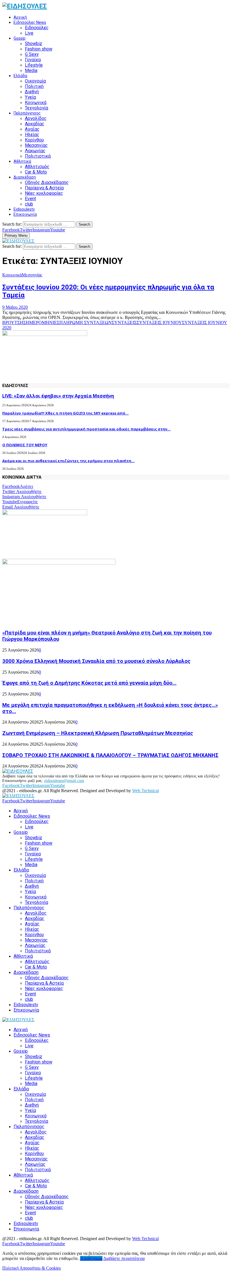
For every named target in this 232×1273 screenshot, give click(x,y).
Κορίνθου (34, 140)
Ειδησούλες (37, 27)
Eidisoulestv (24, 209)
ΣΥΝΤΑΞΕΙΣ (124, 322)
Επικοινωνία (25, 214)
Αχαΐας (32, 129)
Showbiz (33, 43)
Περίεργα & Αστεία (44, 188)
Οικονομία (35, 81)
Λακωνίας (35, 150)
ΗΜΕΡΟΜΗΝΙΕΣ (42, 322)
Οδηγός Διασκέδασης (47, 182)
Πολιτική (34, 86)
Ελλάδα (20, 75)
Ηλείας (32, 134)
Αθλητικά (22, 161)
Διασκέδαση (25, 177)
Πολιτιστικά (38, 156)
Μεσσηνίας (36, 145)
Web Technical (145, 790)
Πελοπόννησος (27, 113)
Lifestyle (34, 65)
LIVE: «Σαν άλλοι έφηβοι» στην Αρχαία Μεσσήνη (58, 396)
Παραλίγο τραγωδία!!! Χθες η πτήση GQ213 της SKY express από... (65, 413)
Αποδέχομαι (91, 1258)
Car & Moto (36, 172)
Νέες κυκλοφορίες (44, 193)
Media (31, 70)
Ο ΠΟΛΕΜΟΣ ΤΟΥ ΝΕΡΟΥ (24, 444)
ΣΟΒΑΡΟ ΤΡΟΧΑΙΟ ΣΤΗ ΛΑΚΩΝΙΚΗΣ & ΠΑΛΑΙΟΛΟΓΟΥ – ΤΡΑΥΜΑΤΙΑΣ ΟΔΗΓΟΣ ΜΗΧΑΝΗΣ (110, 755)
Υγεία (30, 97)
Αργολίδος (36, 118)
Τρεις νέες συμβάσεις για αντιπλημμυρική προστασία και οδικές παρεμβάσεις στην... (86, 429)
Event (30, 198)
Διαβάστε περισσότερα (124, 1258)
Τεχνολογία (36, 108)
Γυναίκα (33, 59)
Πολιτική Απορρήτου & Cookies (31, 1268)
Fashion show (38, 49)
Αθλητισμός (37, 166)
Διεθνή (32, 91)
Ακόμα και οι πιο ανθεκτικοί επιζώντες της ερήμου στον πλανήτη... (68, 460)
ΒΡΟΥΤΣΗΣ (14, 322)
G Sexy (32, 54)
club (29, 204)
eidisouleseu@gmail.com (64, 781)
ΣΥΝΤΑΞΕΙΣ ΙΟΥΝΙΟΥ (159, 322)
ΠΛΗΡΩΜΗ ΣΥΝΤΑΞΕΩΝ (85, 322)
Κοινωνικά (35, 102)
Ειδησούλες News (30, 22)
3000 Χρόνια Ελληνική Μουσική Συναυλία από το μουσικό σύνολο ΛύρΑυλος (96, 661)
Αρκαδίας (34, 123)
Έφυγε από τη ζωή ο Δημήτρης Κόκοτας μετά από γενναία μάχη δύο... (89, 683)
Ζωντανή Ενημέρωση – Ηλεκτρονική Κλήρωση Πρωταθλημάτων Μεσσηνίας (97, 733)
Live (29, 33)
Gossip (19, 38)
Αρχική (20, 17)
